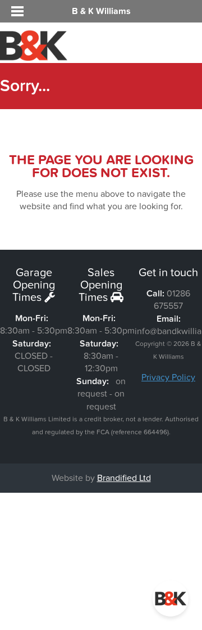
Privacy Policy (168, 377)
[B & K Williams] (33, 56)
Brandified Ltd (124, 478)
